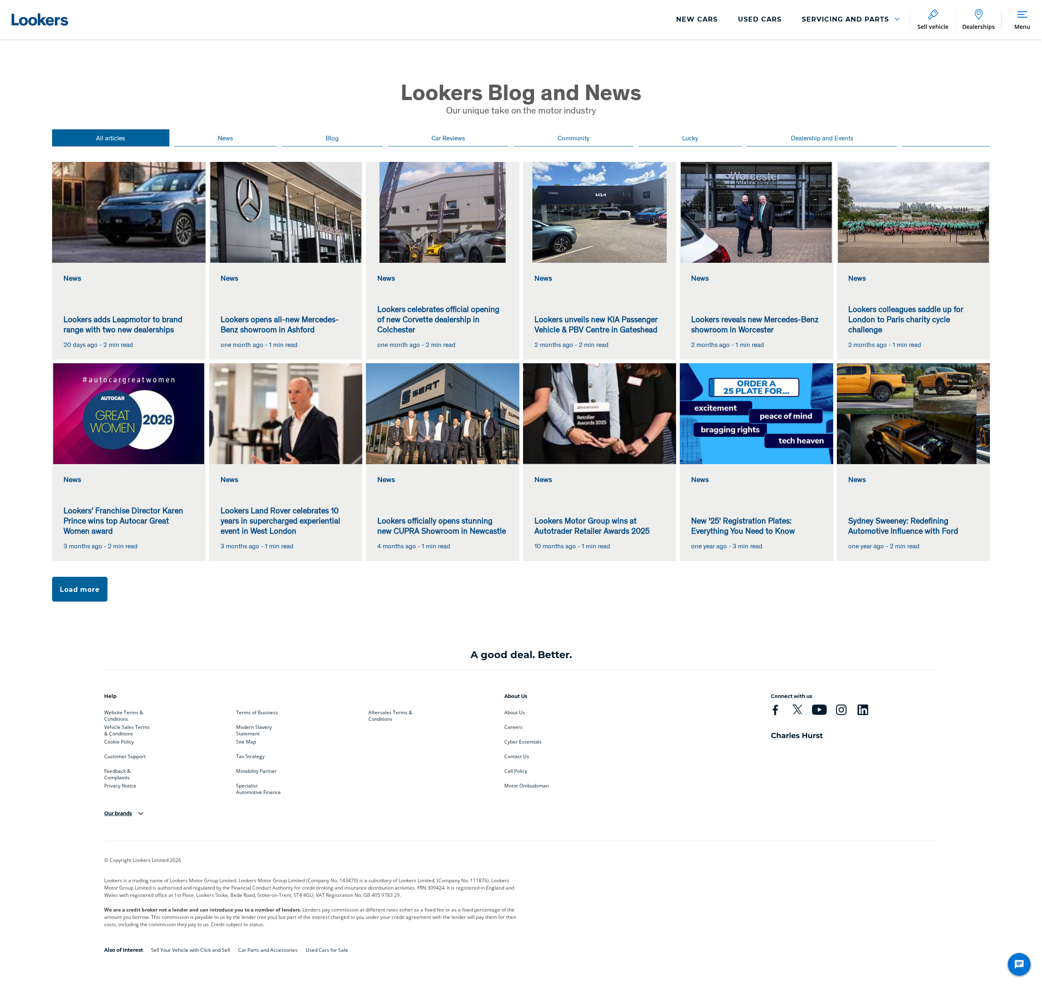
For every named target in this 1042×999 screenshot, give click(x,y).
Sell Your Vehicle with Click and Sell (190, 950)
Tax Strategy (250, 756)
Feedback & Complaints (117, 773)
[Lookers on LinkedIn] (863, 710)
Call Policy (515, 771)
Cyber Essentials (523, 742)
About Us (514, 712)
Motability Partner (256, 771)
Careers (513, 727)
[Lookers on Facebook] (775, 710)
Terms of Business (257, 712)
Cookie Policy (119, 742)
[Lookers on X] (797, 710)
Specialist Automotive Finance (258, 787)
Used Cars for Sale (327, 950)
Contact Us (516, 756)
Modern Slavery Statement (254, 729)
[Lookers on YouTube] (819, 710)
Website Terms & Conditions (123, 714)
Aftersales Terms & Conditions (390, 714)
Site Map (246, 742)
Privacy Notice (120, 786)
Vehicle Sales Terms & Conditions (127, 729)
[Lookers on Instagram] (841, 710)
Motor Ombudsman (526, 786)
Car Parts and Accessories (268, 950)
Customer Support (125, 756)
